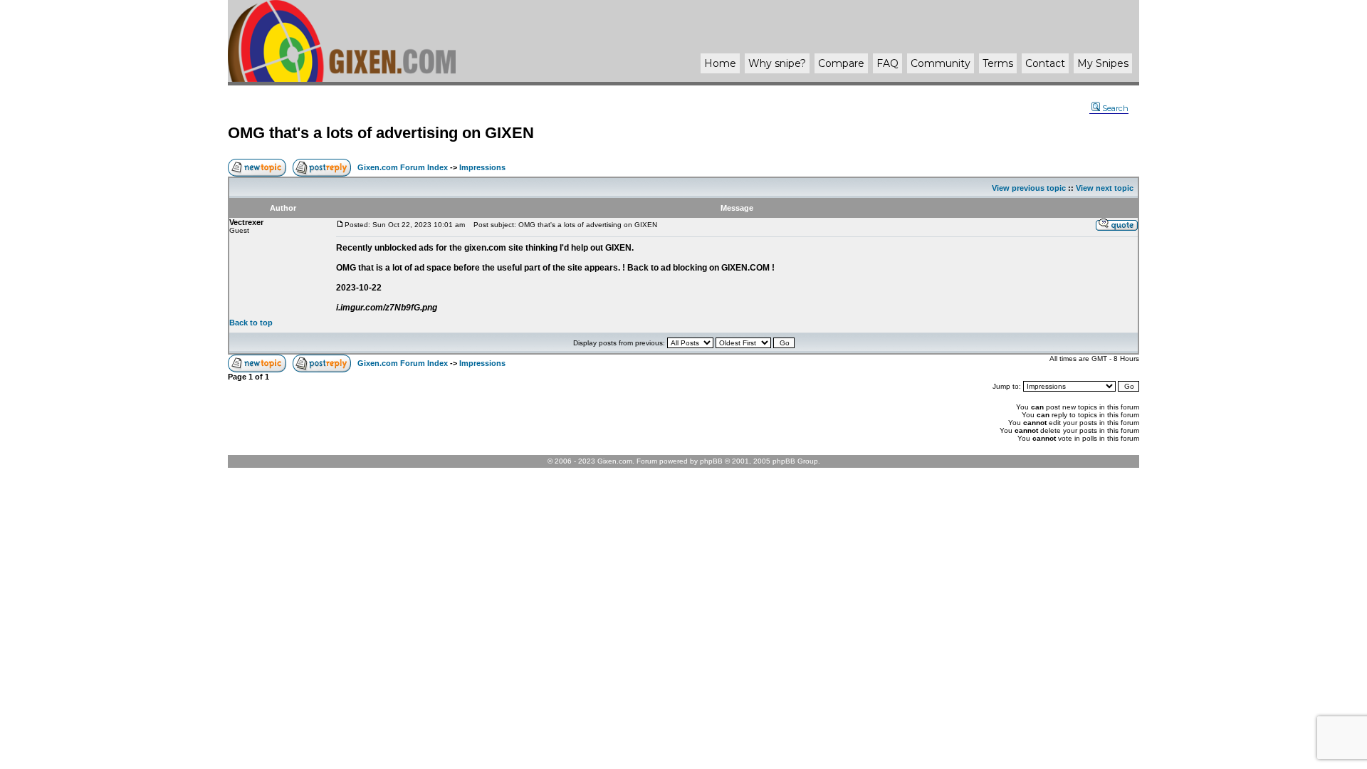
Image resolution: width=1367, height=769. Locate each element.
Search (1115, 108)
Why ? (777, 63)
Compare (841, 63)
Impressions (482, 167)
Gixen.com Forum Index (402, 167)
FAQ (887, 63)
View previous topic (1029, 188)
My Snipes (1102, 63)
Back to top (251, 322)
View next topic (1104, 188)
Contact (1045, 63)
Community (940, 63)
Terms (998, 63)
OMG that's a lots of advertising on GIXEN (381, 133)
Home (720, 63)
